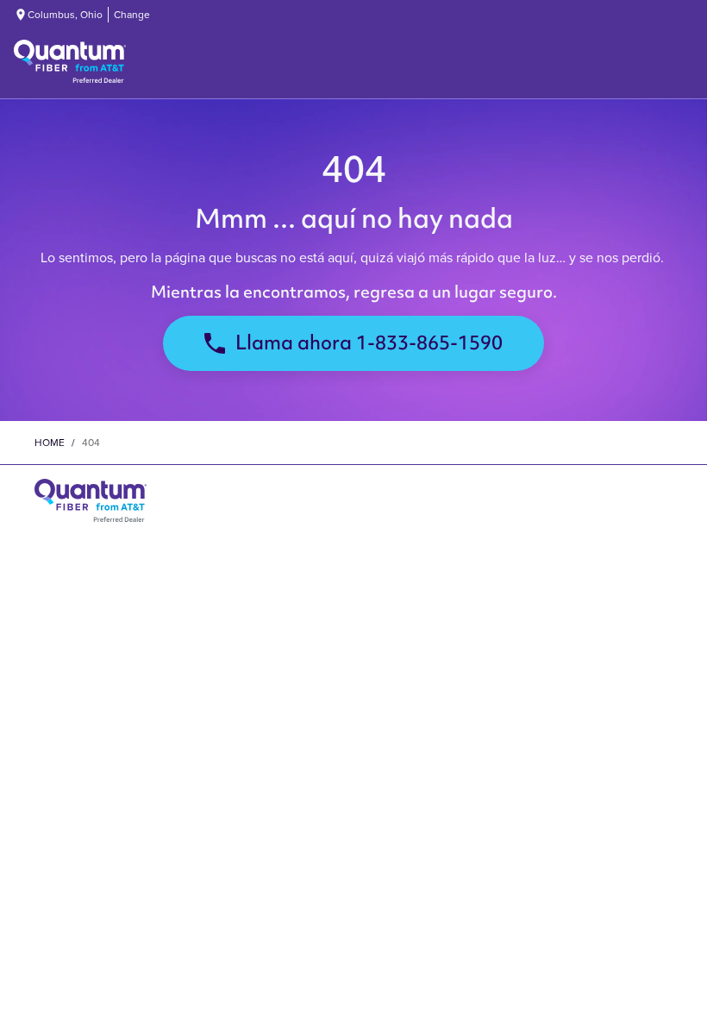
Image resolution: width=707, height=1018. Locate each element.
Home (49, 442)
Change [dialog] (132, 14)
